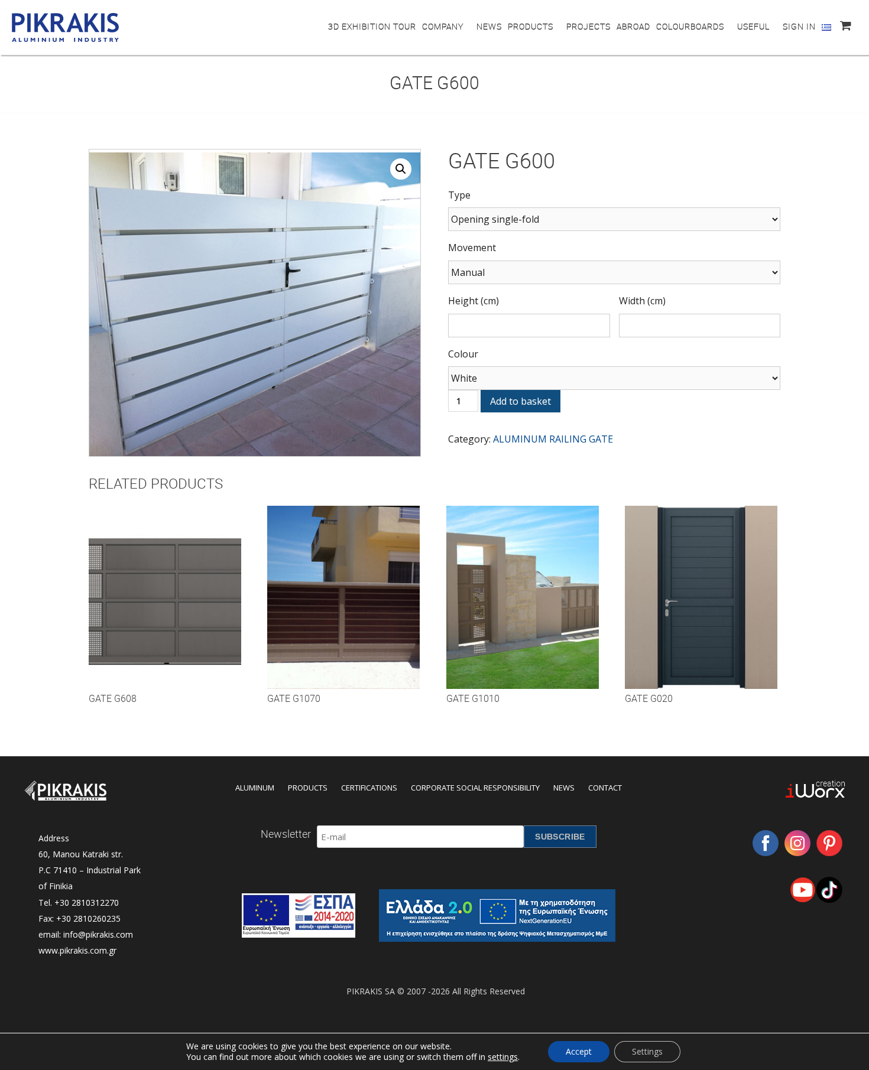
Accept (579, 1051)
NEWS (489, 26)
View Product (165, 608)
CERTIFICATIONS (369, 787)
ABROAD (633, 26)
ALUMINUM (254, 787)
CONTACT (605, 787)
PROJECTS (588, 26)
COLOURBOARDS (690, 26)
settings (503, 1057)
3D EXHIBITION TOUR (372, 26)
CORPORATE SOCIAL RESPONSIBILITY (475, 787)
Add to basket (520, 401)
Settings (647, 1051)
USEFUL (753, 26)
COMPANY (442, 26)
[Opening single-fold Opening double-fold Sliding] (614, 219)
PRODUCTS (530, 26)
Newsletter (286, 834)
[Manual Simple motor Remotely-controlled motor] (614, 272)
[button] (400, 169)
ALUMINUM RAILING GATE (553, 438)
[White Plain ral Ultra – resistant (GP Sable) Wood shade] (614, 378)
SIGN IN (799, 26)
